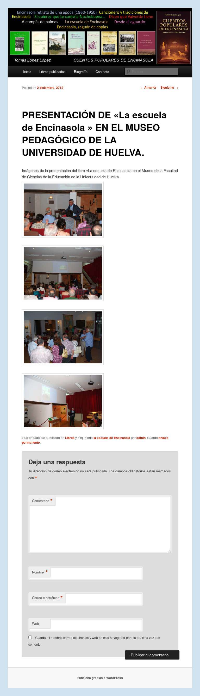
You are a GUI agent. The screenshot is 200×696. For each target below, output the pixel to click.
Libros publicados (52, 71)
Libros (69, 437)
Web (35, 623)
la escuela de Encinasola (111, 437)
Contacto (102, 71)
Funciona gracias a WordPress (100, 677)
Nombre (40, 572)
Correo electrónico (47, 598)
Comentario (42, 501)
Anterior (148, 87)
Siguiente (169, 87)
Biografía (81, 71)
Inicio (27, 71)
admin (141, 437)
